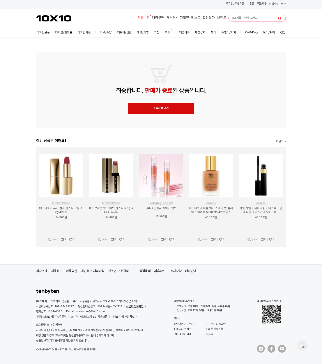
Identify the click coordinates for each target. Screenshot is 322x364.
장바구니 (277, 4)
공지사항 (176, 271)
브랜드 (221, 18)
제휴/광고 (160, 271)
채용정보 (56, 271)
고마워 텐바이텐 (182, 334)
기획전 (184, 18)
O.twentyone (61, 203)
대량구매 (158, 18)
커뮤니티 (144, 18)
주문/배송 (262, 4)
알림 (251, 4)
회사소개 (42, 271)
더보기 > (281, 142)
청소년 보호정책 (118, 271)
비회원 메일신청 (214, 329)
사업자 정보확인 (134, 306)
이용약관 (71, 271)
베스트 (195, 18)
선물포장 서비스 (182, 329)
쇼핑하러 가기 (161, 108)
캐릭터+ (172, 18)
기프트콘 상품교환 (216, 323)
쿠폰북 (209, 334)
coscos (211, 203)
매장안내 (190, 271)
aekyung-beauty (161, 203)
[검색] (279, 18)
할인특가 (209, 18)
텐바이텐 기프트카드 (185, 323)
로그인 (229, 4)
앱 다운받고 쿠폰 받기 (268, 300)
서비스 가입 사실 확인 (122, 316)
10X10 (53, 18)
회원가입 (239, 4)
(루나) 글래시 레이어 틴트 (161, 208)
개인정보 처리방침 (92, 271)
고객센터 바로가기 (183, 300)
